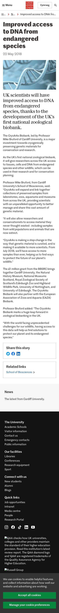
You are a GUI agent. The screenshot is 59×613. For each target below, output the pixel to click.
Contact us (11, 435)
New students (13, 481)
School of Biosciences (19, 372)
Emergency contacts (17, 440)
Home (5, 14)
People (9, 515)
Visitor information (16, 431)
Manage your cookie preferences (29, 605)
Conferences (12, 460)
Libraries (10, 456)
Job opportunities (15, 502)
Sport (8, 469)
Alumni (9, 486)
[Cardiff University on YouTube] (33, 527)
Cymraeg (44, 5)
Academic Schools (15, 427)
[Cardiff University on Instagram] (6, 527)
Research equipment (17, 465)
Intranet (9, 506)
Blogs (8, 490)
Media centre (12, 511)
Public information (15, 444)
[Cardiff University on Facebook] (13, 527)
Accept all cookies (29, 595)
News (14, 14)
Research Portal (14, 519)
